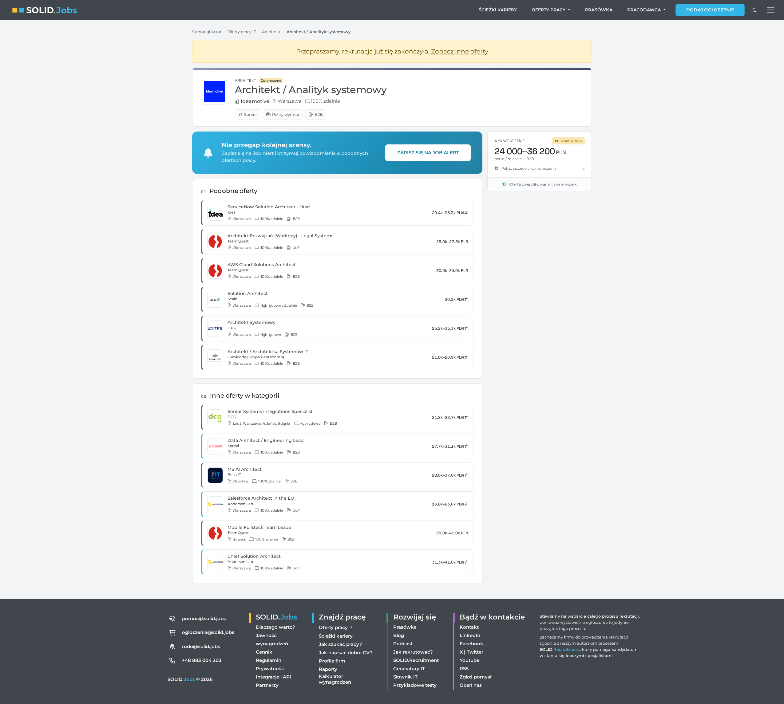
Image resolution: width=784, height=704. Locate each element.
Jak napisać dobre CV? (345, 652)
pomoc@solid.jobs (204, 618)
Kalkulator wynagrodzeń (335, 679)
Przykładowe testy (415, 685)
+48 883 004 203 (201, 660)
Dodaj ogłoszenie (710, 10)
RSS (464, 668)
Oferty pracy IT (242, 31)
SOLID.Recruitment (416, 660)
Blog (398, 635)
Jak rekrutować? (413, 652)
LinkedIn (470, 635)
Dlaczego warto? (275, 627)
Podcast (403, 644)
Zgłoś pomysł (475, 677)
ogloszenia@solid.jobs (208, 632)
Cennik (264, 652)
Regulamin (268, 660)
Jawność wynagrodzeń (272, 639)
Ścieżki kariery (498, 10)
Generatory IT (409, 668)
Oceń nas (471, 685)
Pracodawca (644, 10)
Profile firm (332, 661)
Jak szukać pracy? (340, 644)
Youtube (469, 660)
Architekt (271, 31)
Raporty (328, 669)
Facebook (471, 644)
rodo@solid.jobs (201, 646)
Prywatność (270, 668)
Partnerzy (267, 685)
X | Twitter (471, 652)
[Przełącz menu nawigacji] (770, 10)
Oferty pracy (549, 10)
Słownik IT (405, 677)
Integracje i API (273, 677)
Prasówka (598, 10)
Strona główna (206, 31)
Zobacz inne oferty (459, 51)
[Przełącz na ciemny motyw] (754, 10)
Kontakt (469, 627)
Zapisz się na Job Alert (428, 152)
